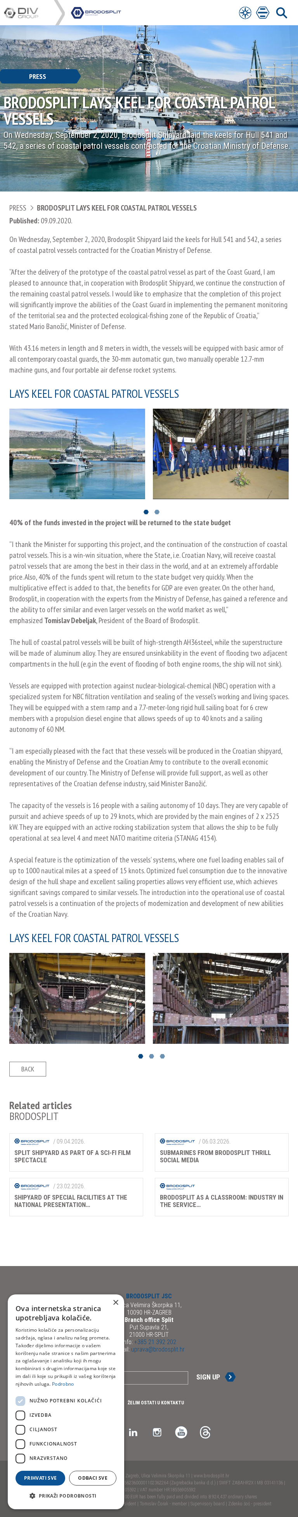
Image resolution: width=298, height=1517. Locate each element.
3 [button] (162, 1056)
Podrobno (63, 1384)
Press (17, 208)
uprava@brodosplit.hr (157, 1349)
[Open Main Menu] (262, 12)
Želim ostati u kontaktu (156, 1403)
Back (27, 1068)
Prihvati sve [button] (40, 1478)
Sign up (208, 1377)
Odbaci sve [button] (92, 1478)
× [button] (115, 1303)
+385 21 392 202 (154, 1342)
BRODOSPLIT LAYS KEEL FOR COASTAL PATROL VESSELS (117, 208)
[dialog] (66, 1401)
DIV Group (28, 13)
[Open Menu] (245, 12)
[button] (66, 1496)
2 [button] (156, 512)
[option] (77, 454)
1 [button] (146, 512)
